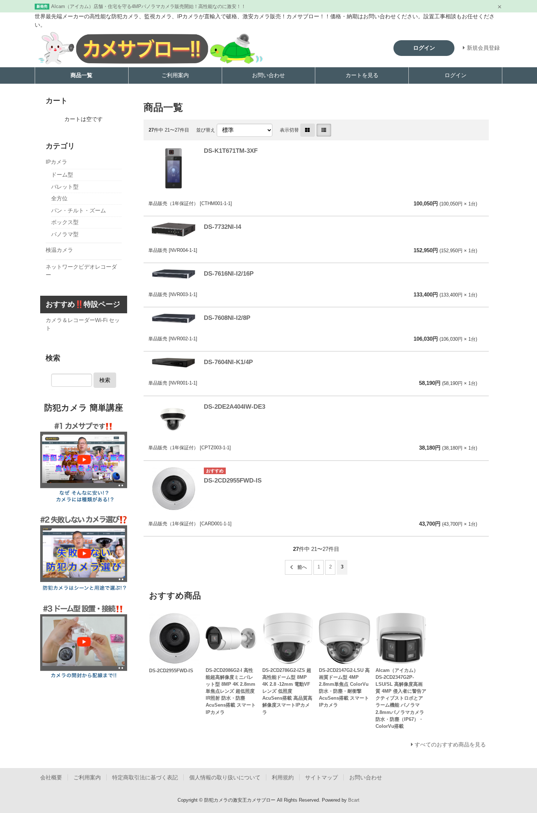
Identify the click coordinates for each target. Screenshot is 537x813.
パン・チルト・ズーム (78, 210)
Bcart (353, 800)
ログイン (455, 75)
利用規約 (283, 777)
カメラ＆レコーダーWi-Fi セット (83, 324)
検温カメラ (59, 250)
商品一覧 (81, 75)
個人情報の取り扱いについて (224, 777)
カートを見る (362, 75)
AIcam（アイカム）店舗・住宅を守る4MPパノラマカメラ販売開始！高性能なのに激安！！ (148, 6)
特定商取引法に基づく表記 (145, 777)
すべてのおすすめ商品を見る (450, 744)
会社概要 (51, 777)
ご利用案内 (175, 75)
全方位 (59, 198)
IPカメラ (56, 162)
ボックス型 (65, 222)
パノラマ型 (65, 234)
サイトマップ (321, 777)
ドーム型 (62, 174)
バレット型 (65, 187)
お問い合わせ (268, 75)
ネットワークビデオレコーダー (81, 271)
